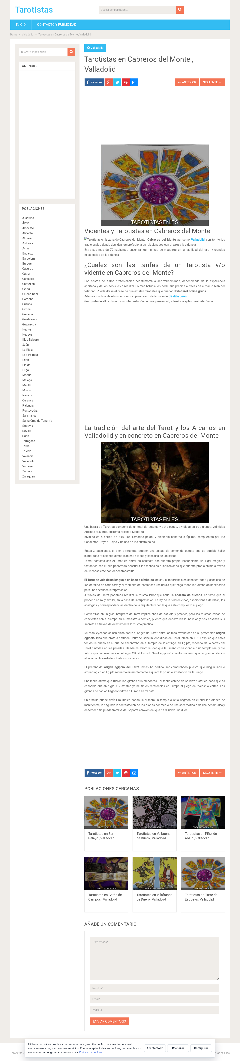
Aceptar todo (155, 1048)
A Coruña (28, 218)
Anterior (188, 82)
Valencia (27, 456)
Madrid (27, 375)
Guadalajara (29, 319)
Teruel (26, 446)
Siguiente (211, 82)
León (25, 360)
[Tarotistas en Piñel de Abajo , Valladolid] (203, 812)
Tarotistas (34, 10)
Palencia (28, 405)
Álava (25, 223)
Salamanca (29, 415)
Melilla (26, 385)
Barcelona (28, 258)
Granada (27, 314)
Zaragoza (28, 476)
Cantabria (28, 279)
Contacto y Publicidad (56, 24)
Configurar (201, 1048)
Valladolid (27, 34)
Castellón (28, 284)
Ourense (27, 400)
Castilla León (178, 296)
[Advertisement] (154, 118)
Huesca (27, 334)
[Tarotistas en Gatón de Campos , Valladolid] (106, 873)
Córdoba (27, 299)
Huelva (26, 329)
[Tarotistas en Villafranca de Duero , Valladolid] (155, 873)
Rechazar (178, 1048)
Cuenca (27, 304)
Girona (26, 309)
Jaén (25, 344)
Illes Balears (30, 339)
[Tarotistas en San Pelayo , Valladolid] (106, 812)
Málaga (27, 380)
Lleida (26, 365)
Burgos (27, 263)
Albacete (28, 228)
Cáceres (27, 268)
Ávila (25, 248)
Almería (27, 238)
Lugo (25, 370)
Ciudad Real (30, 294)
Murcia (26, 390)
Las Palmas (30, 355)
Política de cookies (90, 1052)
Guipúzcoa (29, 324)
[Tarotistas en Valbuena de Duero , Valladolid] (155, 812)
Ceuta (26, 289)
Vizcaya (27, 466)
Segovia (27, 426)
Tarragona (28, 441)
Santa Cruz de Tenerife (37, 420)
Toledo (26, 451)
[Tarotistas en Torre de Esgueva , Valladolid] (203, 873)
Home (13, 34)
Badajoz (27, 253)
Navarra (27, 395)
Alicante (27, 233)
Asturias (27, 243)
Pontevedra (30, 410)
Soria (25, 436)
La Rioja (27, 350)
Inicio (21, 24)
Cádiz (26, 274)
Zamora (27, 471)
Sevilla (26, 431)
